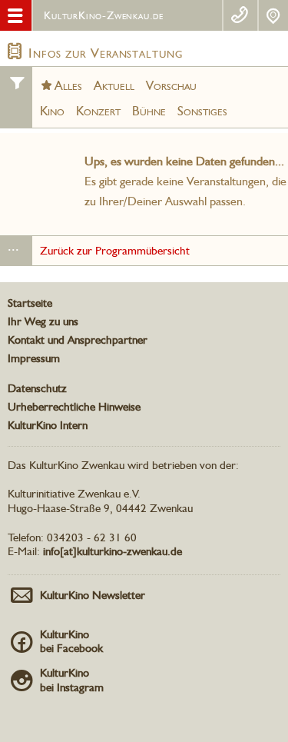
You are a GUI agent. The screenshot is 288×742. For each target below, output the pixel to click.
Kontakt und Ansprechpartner (77, 340)
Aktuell (114, 85)
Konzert (98, 110)
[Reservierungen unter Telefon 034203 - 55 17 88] (240, 15)
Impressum (34, 358)
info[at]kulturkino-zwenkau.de (112, 551)
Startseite (30, 303)
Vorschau (171, 85)
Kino (52, 110)
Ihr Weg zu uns (43, 321)
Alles (68, 85)
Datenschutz (37, 388)
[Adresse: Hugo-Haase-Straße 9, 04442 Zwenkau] (273, 15)
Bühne (149, 110)
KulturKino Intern (48, 425)
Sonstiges (202, 110)
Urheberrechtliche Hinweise (74, 407)
